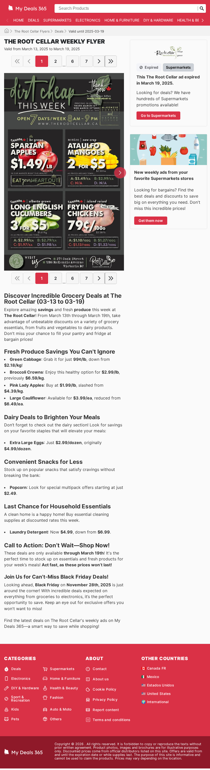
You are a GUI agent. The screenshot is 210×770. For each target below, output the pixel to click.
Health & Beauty (64, 688)
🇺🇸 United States (156, 694)
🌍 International (155, 702)
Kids (15, 709)
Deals (33, 20)
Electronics (88, 20)
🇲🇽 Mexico (150, 677)
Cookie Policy (104, 689)
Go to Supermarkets (158, 115)
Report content (106, 710)
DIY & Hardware (158, 20)
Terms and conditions (111, 720)
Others (55, 719)
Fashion (56, 697)
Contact (100, 669)
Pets (15, 719)
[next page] (99, 61)
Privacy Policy (105, 699)
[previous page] (29, 61)
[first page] (17, 61)
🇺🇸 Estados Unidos (157, 685)
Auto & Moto (61, 709)
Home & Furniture (121, 20)
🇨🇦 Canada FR (153, 668)
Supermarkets (57, 20)
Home (18, 20)
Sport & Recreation (20, 698)
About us (101, 679)
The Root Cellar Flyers (32, 31)
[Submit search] (202, 8)
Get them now (151, 220)
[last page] (111, 61)
